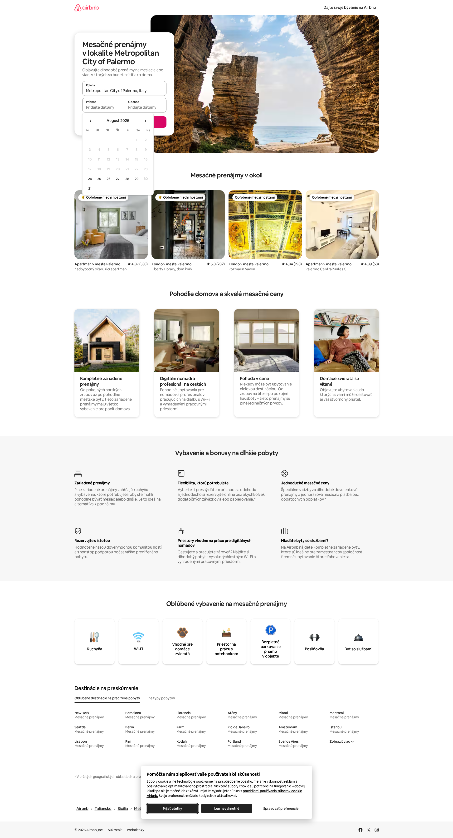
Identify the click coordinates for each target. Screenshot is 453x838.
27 (118, 179)
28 (127, 179)
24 (90, 179)
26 (108, 179)
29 (136, 179)
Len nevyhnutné (226, 808)
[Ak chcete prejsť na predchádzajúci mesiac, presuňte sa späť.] (90, 120)
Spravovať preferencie (280, 808)
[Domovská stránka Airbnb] (86, 7)
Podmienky (135, 830)
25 (99, 179)
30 (146, 179)
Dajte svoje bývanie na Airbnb (349, 7)
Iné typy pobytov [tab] (161, 698)
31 (90, 188)
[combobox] (124, 90)
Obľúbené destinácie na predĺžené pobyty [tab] (107, 698)
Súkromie (115, 830)
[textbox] (103, 107)
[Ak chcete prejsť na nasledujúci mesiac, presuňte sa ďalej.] (145, 120)
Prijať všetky (172, 808)
